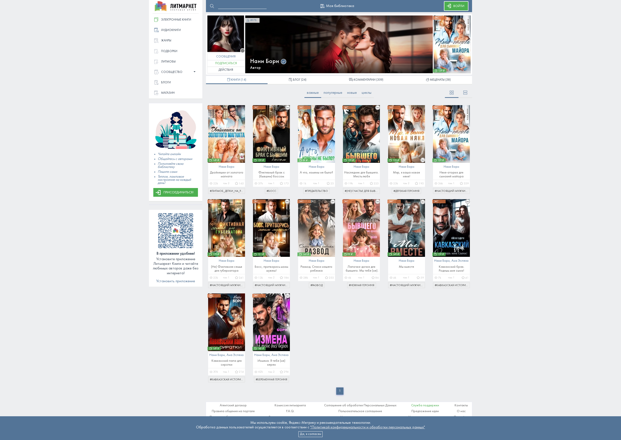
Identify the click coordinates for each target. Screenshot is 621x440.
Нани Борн (264, 61)
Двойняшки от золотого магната (226, 174)
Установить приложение (175, 281)
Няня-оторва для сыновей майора (451, 174)
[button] (175, 72)
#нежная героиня (361, 285)
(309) (368, 80)
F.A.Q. (290, 411)
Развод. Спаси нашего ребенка (316, 268)
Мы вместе (406, 266)
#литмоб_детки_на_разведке (227, 191)
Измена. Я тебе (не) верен (271, 362)
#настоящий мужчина (452, 191)
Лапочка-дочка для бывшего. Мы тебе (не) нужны (361, 269)
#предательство (316, 191)
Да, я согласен (310, 434)
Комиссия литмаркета (290, 405)
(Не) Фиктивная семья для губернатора (226, 268)
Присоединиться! (178, 192)
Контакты (461, 405)
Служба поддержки (425, 405)
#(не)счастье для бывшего (362, 191)
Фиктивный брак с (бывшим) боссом (271, 174)
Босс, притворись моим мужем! (271, 268)
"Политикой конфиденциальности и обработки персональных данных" (367, 427)
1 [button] (340, 391)
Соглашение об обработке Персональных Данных (360, 405)
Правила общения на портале (233, 411)
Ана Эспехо (460, 260)
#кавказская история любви (452, 285)
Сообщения (226, 56)
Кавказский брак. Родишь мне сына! (451, 268)
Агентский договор (233, 405)
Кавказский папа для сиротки (227, 362)
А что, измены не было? (316, 172)
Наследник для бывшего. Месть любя (361, 174)
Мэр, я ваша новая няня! (406, 174)
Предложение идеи (425, 411)
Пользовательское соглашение (360, 411)
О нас (461, 411)
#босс (271, 191)
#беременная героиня (271, 379)
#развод (316, 285)
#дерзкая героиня (406, 191)
